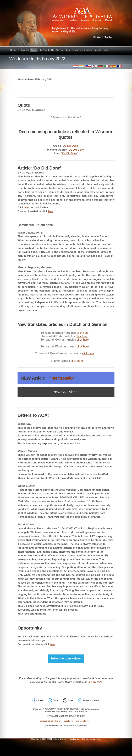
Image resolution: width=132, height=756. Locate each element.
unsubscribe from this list (50, 721)
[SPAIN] (113, 66)
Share (40, 700)
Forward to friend (91, 700)
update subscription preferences (78, 721)
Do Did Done (70, 145)
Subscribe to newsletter (66, 658)
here (27, 207)
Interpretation (63, 378)
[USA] (88, 66)
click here (83, 332)
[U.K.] (94, 66)
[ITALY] (106, 66)
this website (95, 681)
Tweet (71, 700)
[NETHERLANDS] (75, 66)
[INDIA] (81, 66)
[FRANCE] (119, 66)
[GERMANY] (100, 66)
